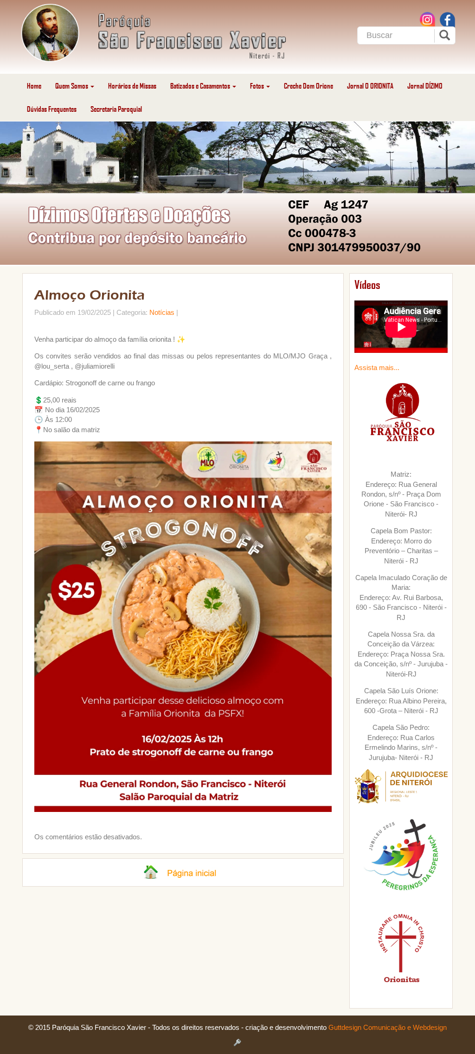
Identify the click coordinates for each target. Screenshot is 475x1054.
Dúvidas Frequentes (52, 108)
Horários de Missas (132, 85)
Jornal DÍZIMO (425, 85)
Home (34, 85)
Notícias (161, 312)
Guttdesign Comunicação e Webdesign (387, 1027)
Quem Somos (72, 85)
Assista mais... (376, 367)
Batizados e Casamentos (200, 85)
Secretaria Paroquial (116, 108)
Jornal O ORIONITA (370, 85)
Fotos (257, 85)
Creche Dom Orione (308, 85)
